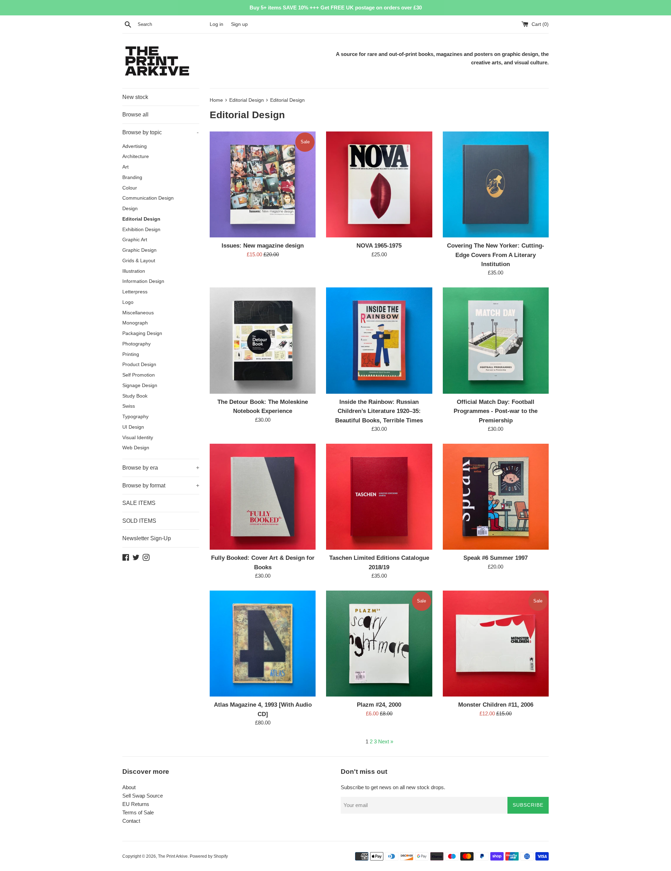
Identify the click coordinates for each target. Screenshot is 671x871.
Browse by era (160, 468)
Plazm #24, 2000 (379, 704)
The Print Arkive (173, 856)
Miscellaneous (138, 312)
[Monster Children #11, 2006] (496, 644)
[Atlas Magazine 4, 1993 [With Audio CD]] (263, 644)
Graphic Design (139, 250)
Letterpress (134, 291)
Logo (128, 302)
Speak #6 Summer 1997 (495, 558)
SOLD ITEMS (139, 521)
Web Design (135, 447)
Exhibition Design (141, 229)
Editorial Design (141, 219)
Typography (135, 416)
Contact (131, 821)
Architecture (135, 156)
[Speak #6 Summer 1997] (496, 497)
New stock (135, 97)
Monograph (135, 323)
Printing (130, 354)
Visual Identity (137, 437)
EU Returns (135, 804)
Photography (136, 344)
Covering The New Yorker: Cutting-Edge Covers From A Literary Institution (495, 254)
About (129, 787)
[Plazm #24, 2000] (379, 644)
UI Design (133, 427)
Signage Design (139, 385)
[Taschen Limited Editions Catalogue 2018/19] (379, 497)
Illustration (133, 271)
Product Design (139, 364)
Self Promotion (138, 375)
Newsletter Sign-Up (146, 538)
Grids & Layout (138, 260)
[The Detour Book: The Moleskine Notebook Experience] (263, 340)
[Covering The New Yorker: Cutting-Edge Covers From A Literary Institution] (496, 184)
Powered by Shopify (209, 856)
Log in (216, 24)
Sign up (239, 24)
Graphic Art (134, 239)
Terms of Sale (138, 812)
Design (130, 208)
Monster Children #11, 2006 (495, 704)
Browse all (135, 114)
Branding (132, 177)
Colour (129, 188)
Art (125, 167)
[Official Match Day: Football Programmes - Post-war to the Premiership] (496, 340)
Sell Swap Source (142, 796)
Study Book (134, 396)
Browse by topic (160, 132)
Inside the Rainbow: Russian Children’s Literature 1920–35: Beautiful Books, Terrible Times (379, 411)
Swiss (128, 406)
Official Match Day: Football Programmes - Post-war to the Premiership (495, 411)
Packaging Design (142, 333)
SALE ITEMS (139, 503)
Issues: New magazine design (263, 245)
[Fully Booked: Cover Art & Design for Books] (263, 497)
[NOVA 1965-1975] (379, 184)
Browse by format (160, 485)
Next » (385, 741)
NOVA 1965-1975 (379, 245)
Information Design (143, 281)
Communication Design (148, 198)
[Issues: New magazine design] (263, 184)
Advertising (134, 146)
